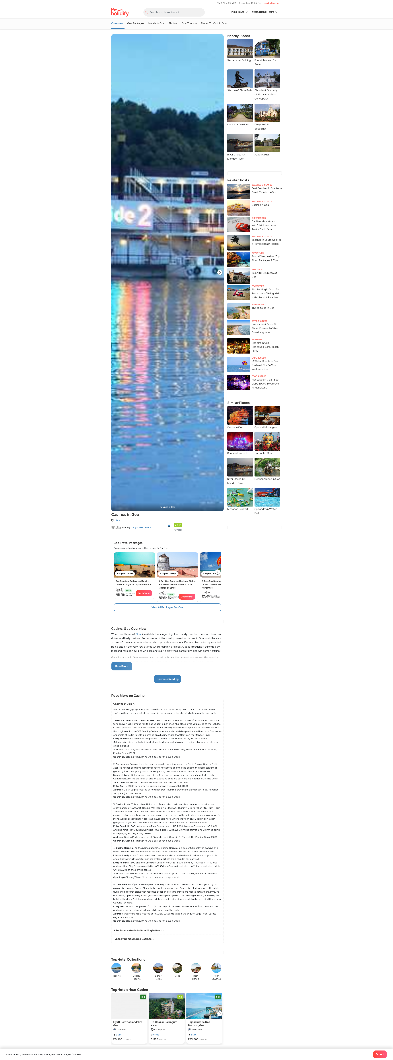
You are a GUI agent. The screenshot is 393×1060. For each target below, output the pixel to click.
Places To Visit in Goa (214, 23)
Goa (138, 634)
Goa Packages (135, 23)
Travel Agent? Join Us (250, 3)
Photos (173, 23)
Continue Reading (168, 679)
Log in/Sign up (271, 3)
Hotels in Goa (156, 23)
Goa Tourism (189, 23)
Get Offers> (144, 593)
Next (220, 273)
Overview (117, 23)
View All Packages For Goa (167, 607)
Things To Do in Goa (140, 527)
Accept (379, 1054)
